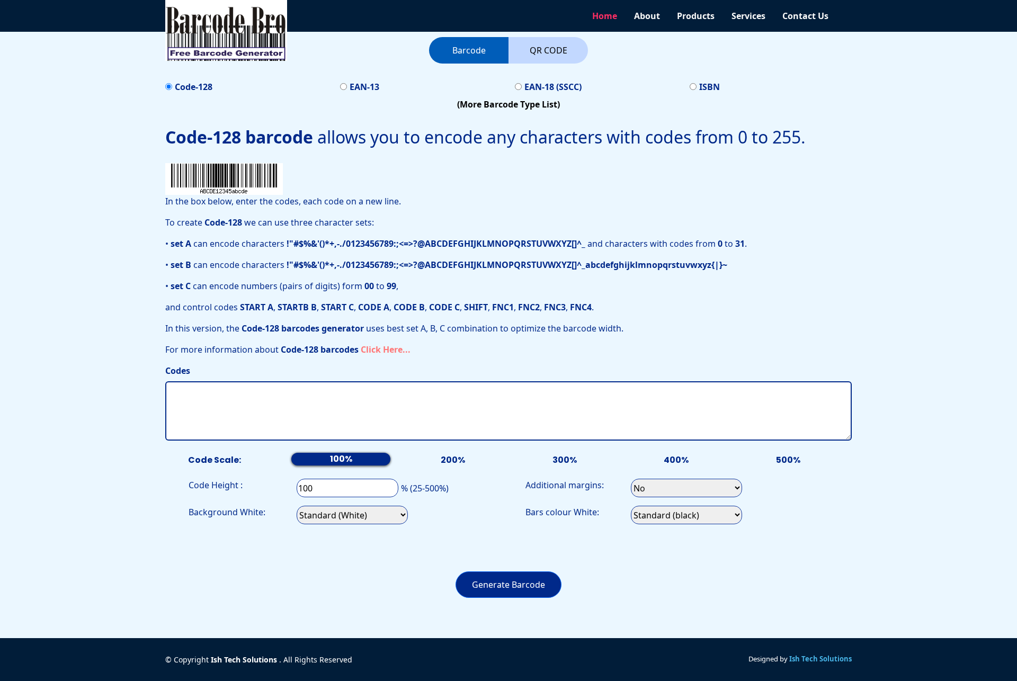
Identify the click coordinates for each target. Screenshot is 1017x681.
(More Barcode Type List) (508, 104)
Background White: (227, 512)
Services (748, 16)
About (647, 16)
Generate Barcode (508, 584)
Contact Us (805, 16)
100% (341, 459)
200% (453, 460)
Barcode (469, 50)
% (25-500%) (425, 488)
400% (676, 460)
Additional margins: (564, 485)
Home (604, 16)
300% (564, 460)
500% (788, 460)
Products (696, 16)
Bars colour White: (562, 512)
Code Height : (216, 485)
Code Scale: (214, 460)
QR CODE (548, 50)
